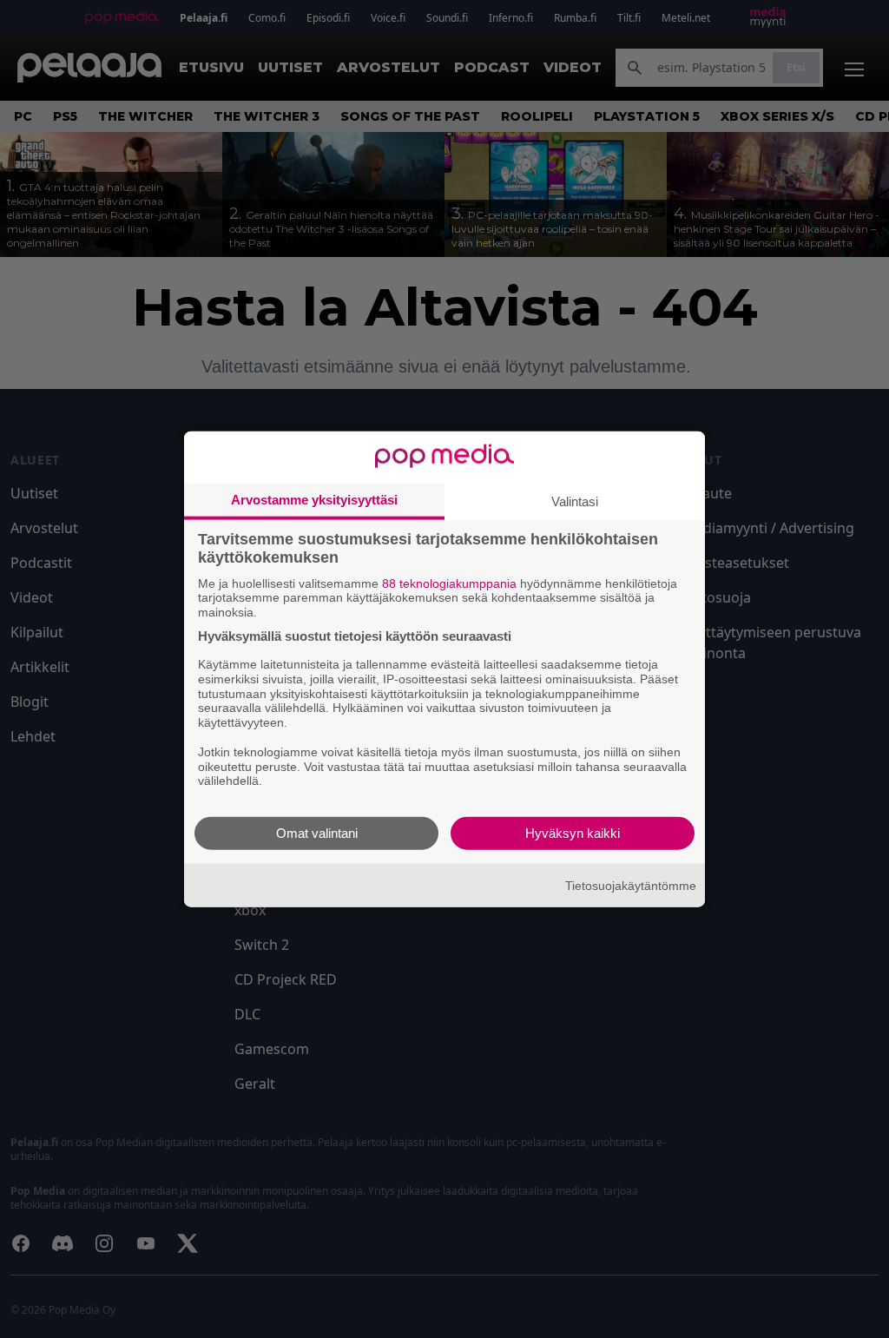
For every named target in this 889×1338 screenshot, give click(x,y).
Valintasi (574, 500)
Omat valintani (317, 833)
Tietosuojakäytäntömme (630, 885)
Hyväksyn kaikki (572, 833)
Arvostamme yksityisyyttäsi (314, 498)
